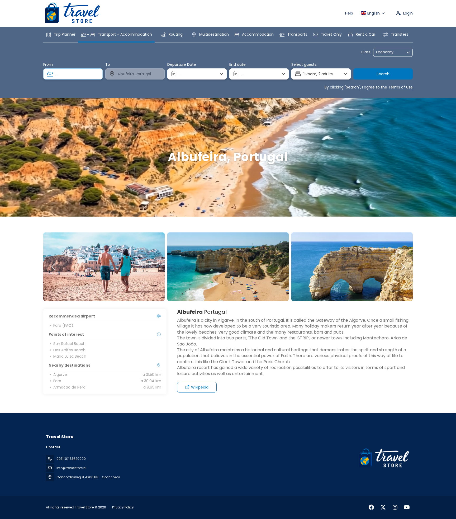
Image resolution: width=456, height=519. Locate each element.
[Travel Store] (383, 458)
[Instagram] (395, 507)
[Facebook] (371, 507)
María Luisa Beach (69, 356)
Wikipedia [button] (199, 387)
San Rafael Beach (69, 343)
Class (365, 52)
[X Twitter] (383, 507)
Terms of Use (400, 87)
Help (349, 13)
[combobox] (73, 74)
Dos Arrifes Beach (69, 350)
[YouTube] (406, 507)
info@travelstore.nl (71, 468)
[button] (54, 266)
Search (383, 74)
